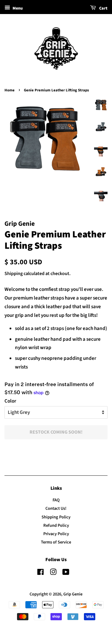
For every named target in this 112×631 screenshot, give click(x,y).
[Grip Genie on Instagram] (53, 573)
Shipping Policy (56, 517)
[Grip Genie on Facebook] (40, 573)
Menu (17, 8)
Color (10, 401)
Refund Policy (56, 525)
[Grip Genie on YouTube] (65, 573)
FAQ (56, 500)
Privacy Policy (56, 534)
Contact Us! (56, 508)
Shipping (13, 273)
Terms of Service (56, 542)
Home (9, 90)
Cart (103, 8)
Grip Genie (72, 594)
